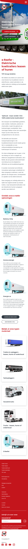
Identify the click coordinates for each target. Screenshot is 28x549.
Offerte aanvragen (10, 36)
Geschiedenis (5, 494)
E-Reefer (14, 445)
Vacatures (4, 492)
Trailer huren (5, 463)
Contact (3, 505)
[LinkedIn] (6, 545)
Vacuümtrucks (14, 395)
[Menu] (26, 2)
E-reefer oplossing (9, 31)
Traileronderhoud (6, 468)
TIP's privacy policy (14, 528)
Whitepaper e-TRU (10, 321)
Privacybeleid (5, 539)
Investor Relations (6, 496)
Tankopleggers (14, 371)
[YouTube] (10, 545)
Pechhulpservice (5, 476)
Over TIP (4, 498)
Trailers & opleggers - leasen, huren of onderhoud (14, 346)
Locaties (3, 502)
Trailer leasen (5, 465)
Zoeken (3, 487)
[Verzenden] (24, 521)
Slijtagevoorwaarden (6, 483)
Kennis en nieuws (6, 507)
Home (5, 13)
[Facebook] (3, 545)
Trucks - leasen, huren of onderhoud (14, 420)
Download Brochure (10, 317)
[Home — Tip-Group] (4, 7)
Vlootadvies (4, 478)
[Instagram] (14, 545)
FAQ (3, 485)
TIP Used (4, 472)
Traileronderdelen (6, 470)
